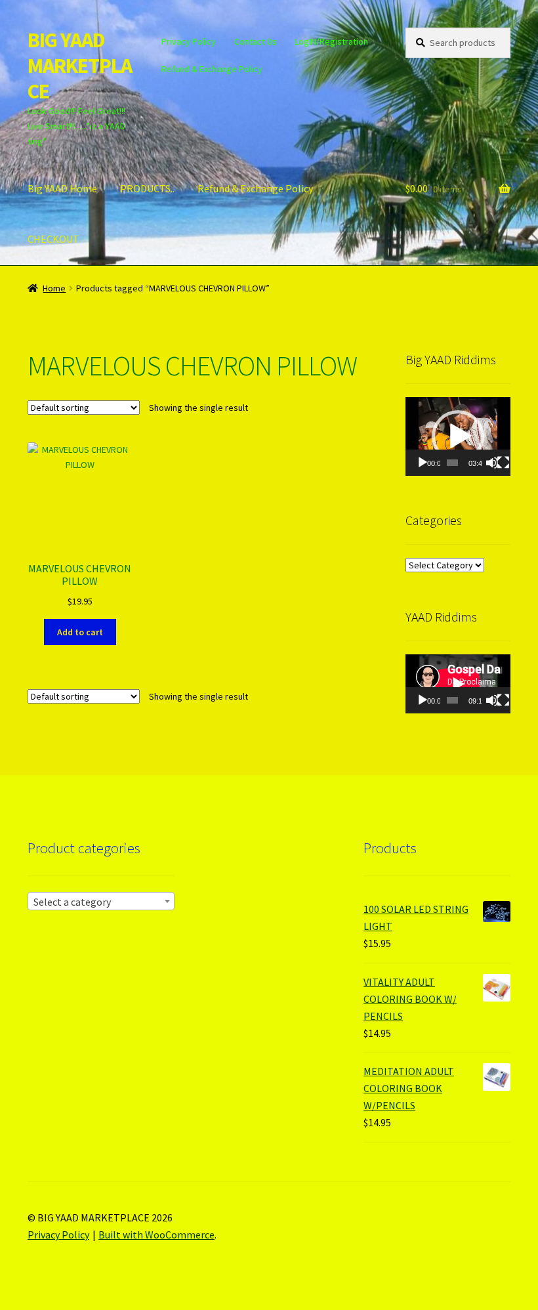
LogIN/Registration (331, 41)
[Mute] (492, 462)
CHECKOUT (53, 238)
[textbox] (101, 902)
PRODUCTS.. (147, 188)
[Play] (422, 462)
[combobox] (101, 901)
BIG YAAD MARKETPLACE (80, 65)
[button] (458, 436)
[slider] (452, 462)
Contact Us (255, 41)
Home (54, 288)
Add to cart (80, 632)
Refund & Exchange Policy (211, 69)
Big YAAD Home (62, 188)
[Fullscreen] (503, 462)
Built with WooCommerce (156, 1234)
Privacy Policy (188, 41)
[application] (457, 436)
